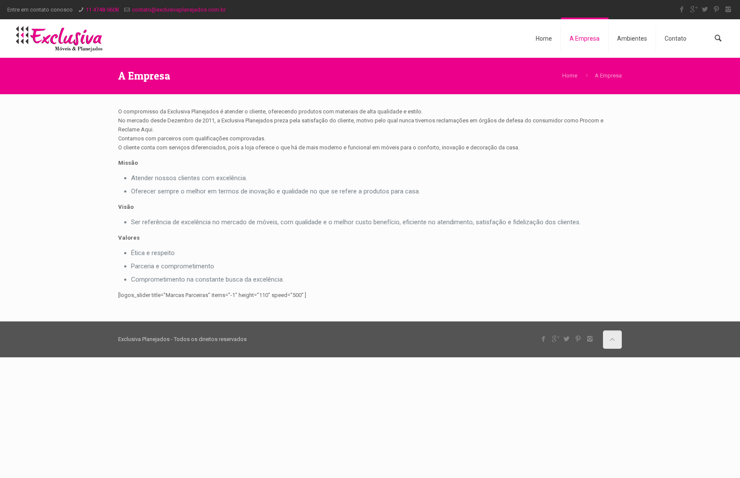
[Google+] (693, 9)
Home (569, 75)
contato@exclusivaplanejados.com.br (179, 9)
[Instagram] (728, 9)
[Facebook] (681, 9)
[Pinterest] (716, 9)
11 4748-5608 (102, 9)
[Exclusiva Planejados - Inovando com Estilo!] (59, 38)
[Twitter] (705, 9)
